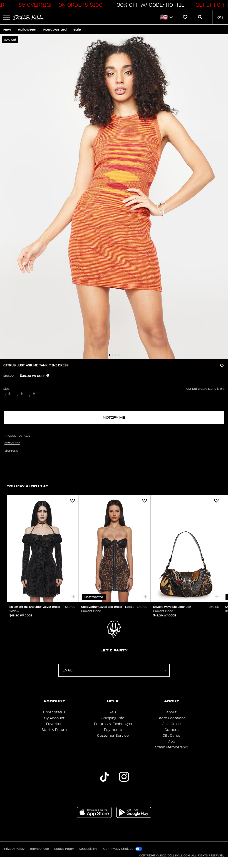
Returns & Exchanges (113, 724)
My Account (54, 718)
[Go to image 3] (116, 355)
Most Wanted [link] (55, 29)
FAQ (113, 712)
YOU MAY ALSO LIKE (27, 486)
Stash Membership (171, 747)
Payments (113, 729)
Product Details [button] (17, 435)
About (171, 712)
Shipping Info (112, 718)
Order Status (54, 712)
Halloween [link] (27, 29)
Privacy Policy (14, 849)
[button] (60, 5)
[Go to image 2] (112, 355)
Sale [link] (77, 29)
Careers (172, 729)
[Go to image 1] (109, 355)
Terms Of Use (39, 849)
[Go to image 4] (119, 355)
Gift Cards (171, 735)
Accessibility (88, 849)
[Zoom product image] (114, 196)
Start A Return (54, 729)
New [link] (7, 29)
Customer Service (113, 735)
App (171, 741)
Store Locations (171, 718)
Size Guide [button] (12, 443)
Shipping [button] (11, 450)
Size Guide (171, 724)
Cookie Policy (64, 849)
